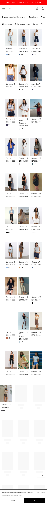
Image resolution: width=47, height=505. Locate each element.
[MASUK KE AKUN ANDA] (37, 8)
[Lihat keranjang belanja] (43, 8)
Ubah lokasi (41, 492)
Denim (35, 24)
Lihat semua (7, 24)
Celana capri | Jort (22, 24)
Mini (42, 24)
